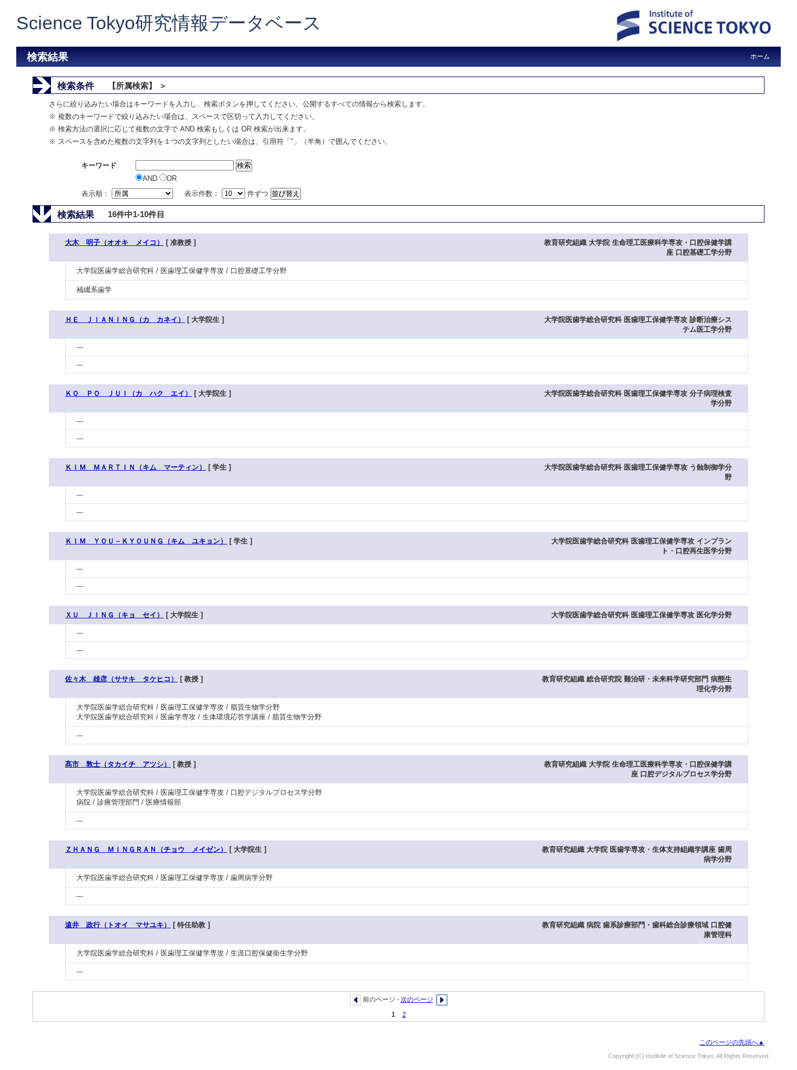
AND (151, 178)
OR (171, 178)
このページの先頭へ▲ (731, 1042)
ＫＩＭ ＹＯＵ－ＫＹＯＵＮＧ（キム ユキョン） (146, 541)
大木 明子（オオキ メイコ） (114, 242)
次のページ (417, 999)
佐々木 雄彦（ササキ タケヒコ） (121, 679)
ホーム (760, 56)
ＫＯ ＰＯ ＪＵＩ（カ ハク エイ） (128, 393)
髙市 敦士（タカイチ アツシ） (118, 764)
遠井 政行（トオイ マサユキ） (118, 925)
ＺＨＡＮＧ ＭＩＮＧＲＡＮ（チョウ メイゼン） (146, 849)
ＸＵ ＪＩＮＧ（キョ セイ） (114, 615)
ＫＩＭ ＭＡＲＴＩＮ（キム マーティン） (135, 467)
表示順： (96, 193)
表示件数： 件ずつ (227, 193)
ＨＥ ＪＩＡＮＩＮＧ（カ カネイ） (125, 319)
